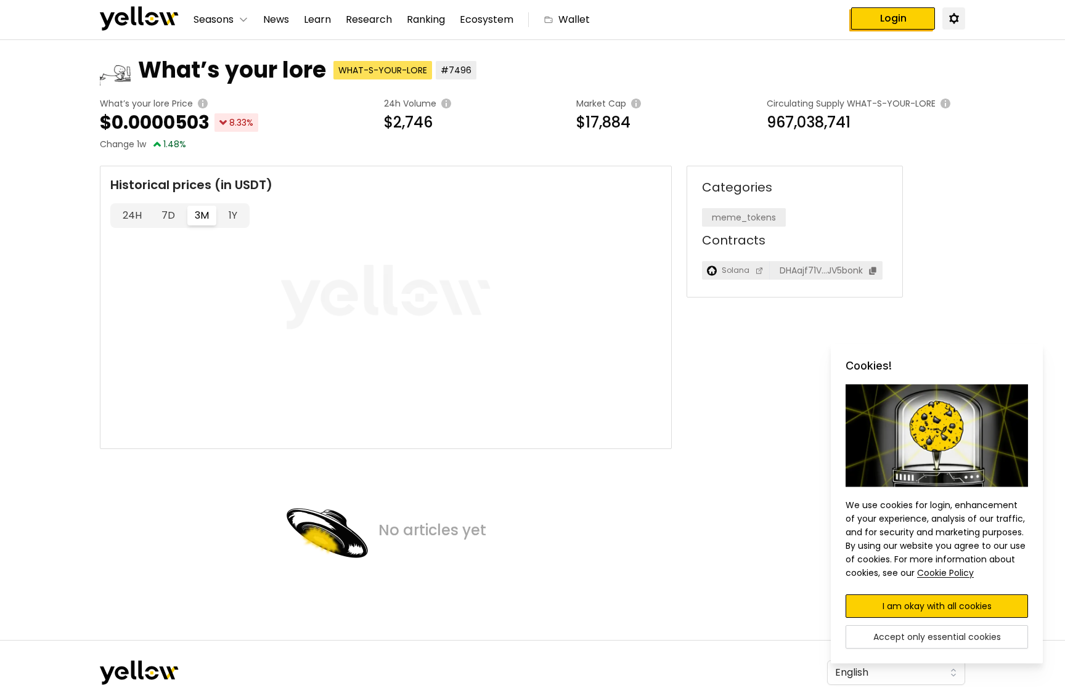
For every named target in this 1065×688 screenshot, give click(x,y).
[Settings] (953, 18)
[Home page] (139, 19)
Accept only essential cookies (937, 637)
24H (132, 215)
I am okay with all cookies (937, 606)
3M (202, 215)
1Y (233, 215)
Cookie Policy (945, 573)
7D (168, 215)
